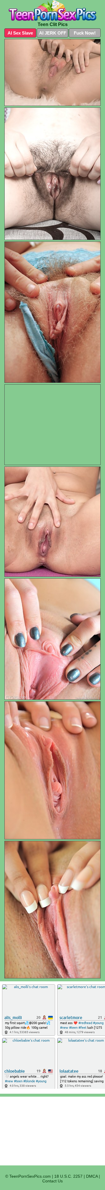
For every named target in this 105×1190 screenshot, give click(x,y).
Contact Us (52, 1181)
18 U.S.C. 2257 (68, 1176)
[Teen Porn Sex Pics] (52, 10)
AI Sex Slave (20, 32)
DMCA (92, 1176)
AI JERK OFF (52, 32)
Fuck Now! (85, 32)
